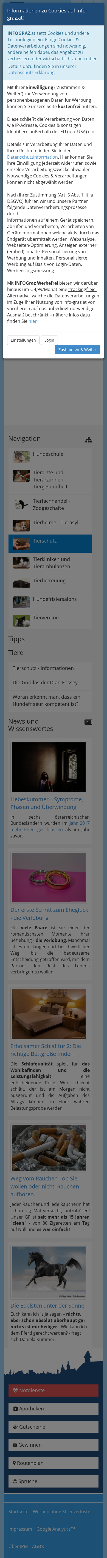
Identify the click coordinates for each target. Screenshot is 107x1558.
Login (49, 340)
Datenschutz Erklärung (31, 72)
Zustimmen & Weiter (77, 349)
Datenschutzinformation (32, 157)
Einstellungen (23, 340)
